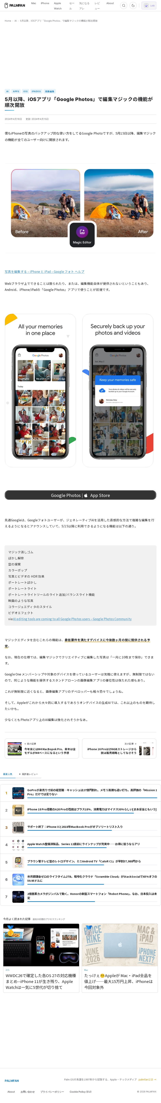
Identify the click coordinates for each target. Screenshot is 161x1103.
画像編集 (49, 91)
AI (16, 20)
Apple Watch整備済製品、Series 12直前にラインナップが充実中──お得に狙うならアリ (83, 844)
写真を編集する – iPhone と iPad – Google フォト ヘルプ (44, 271)
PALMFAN (12, 1081)
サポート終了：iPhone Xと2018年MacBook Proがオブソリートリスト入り (75, 827)
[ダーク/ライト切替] (133, 5)
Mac (33, 3)
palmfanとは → (147, 1079)
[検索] (123, 5)
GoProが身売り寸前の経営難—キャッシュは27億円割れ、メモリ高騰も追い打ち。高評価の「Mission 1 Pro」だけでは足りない (92, 792)
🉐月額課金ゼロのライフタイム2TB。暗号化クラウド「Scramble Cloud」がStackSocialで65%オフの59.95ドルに (92, 879)
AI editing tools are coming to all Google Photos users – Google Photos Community (72, 619)
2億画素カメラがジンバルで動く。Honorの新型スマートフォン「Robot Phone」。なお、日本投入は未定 (92, 896)
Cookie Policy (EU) (80, 1091)
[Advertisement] (80, 55)
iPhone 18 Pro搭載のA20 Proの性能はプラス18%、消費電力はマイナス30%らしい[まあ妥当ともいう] (92, 809)
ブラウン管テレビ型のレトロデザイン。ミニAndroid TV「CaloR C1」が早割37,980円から (84, 861)
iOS (25, 91)
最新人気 (7, 774)
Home (8, 20)
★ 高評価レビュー (28, 774)
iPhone (45, 3)
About (110, 3)
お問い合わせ (28, 1091)
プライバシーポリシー (52, 1091)
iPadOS (36, 91)
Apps (16, 91)
